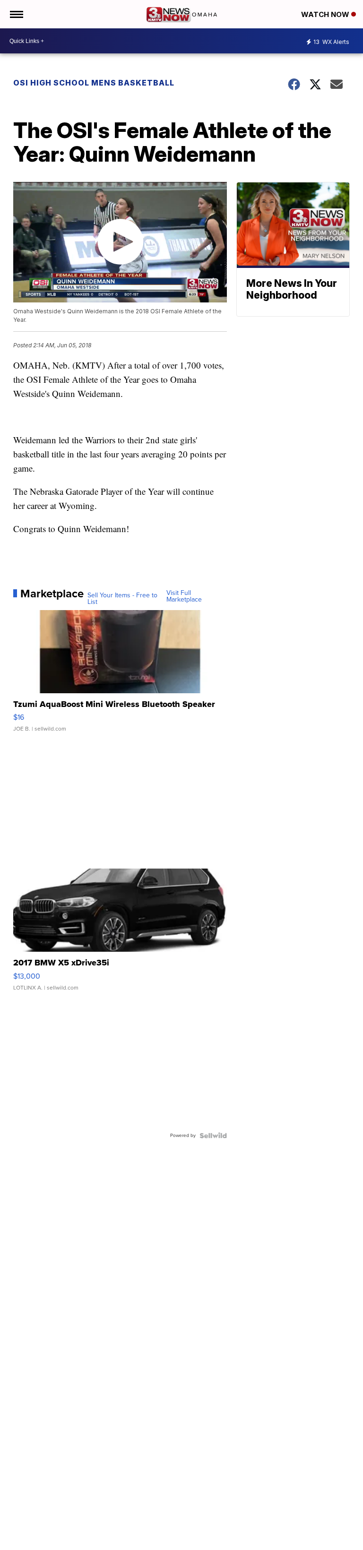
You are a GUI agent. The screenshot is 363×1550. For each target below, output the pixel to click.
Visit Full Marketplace (184, 596)
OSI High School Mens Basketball (93, 82)
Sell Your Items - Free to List (122, 598)
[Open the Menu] (16, 14)
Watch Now (326, 14)
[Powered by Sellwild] (213, 1135)
